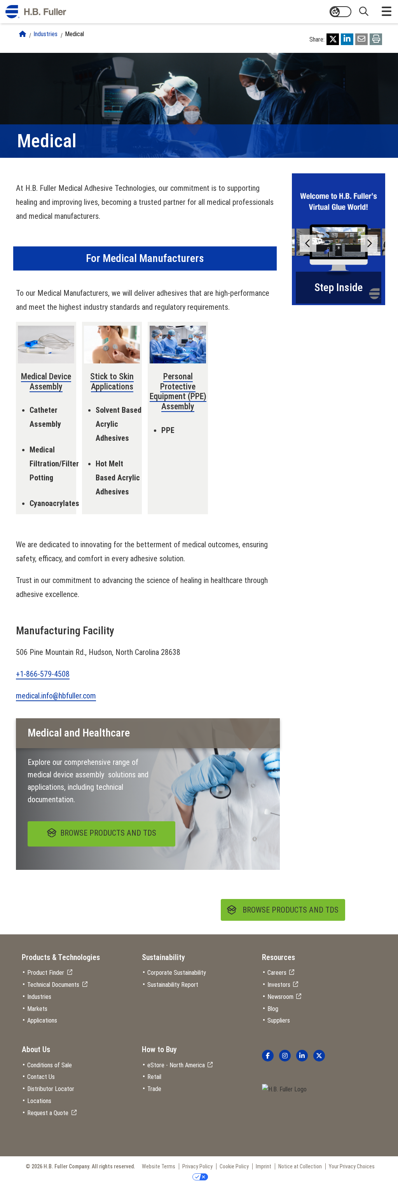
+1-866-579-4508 (43, 674)
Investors (278, 984)
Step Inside (338, 287)
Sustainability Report (172, 984)
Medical (74, 34)
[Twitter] (332, 39)
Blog (272, 1008)
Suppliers (278, 1020)
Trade (154, 1089)
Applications (42, 1020)
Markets (37, 1008)
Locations (39, 1101)
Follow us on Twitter (319, 1055)
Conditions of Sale (49, 1065)
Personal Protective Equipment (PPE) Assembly (178, 391)
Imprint (263, 1166)
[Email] (361, 39)
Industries (45, 34)
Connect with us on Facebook (268, 1055)
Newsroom (280, 996)
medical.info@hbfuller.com (56, 695)
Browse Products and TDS (291, 910)
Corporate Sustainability (176, 972)
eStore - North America (176, 1065)
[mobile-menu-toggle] (386, 11)
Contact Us (41, 1077)
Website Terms (158, 1166)
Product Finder (45, 972)
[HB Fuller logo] (35, 11)
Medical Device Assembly (46, 381)
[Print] (376, 39)
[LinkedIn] (347, 39)
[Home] (22, 34)
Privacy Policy (197, 1166)
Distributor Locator (50, 1089)
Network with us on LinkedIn (302, 1055)
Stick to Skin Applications (112, 381)
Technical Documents (53, 984)
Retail (154, 1077)
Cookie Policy (234, 1166)
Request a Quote (47, 1113)
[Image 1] (284, 1089)
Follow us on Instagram (285, 1055)
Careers (276, 972)
